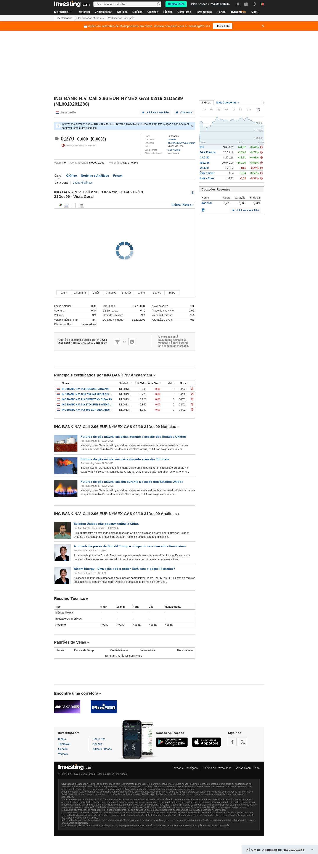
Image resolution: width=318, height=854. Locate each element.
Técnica (168, 11)
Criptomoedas (103, 11)
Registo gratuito (220, 4)
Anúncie (98, 744)
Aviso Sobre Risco (248, 768)
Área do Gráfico (66, 205)
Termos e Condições (185, 768)
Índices (206, 102)
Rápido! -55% (176, 4)
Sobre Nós (99, 739)
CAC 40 (204, 157)
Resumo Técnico (69, 598)
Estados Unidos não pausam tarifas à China (106, 523)
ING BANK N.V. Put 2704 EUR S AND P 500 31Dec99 (87, 404)
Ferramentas (204, 11)
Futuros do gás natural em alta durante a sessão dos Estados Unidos (131, 481)
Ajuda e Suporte (102, 749)
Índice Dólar (207, 173)
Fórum (117, 175)
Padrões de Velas (70, 642)
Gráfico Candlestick (60, 205)
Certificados (64, 18)
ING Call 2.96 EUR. (213, 203)
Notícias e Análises (95, 175)
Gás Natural (173, 150)
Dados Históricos (82, 182)
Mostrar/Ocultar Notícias (81, 205)
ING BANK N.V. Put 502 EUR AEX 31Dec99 (87, 409)
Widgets (63, 754)
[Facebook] (232, 742)
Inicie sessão (199, 4)
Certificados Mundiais (91, 18)
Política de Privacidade (216, 768)
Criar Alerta (186, 112)
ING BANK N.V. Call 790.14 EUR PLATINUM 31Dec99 (87, 394)
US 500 (204, 168)
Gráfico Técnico (182, 205)
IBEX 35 (205, 162)
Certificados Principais (121, 18)
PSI (202, 147)
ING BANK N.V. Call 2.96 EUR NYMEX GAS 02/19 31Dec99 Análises (115, 514)
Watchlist (84, 11)
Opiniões (152, 11)
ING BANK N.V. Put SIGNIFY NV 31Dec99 (87, 399)
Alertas (221, 11)
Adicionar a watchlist (247, 210)
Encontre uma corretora (76, 693)
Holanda (171, 139)
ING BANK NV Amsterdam (181, 143)
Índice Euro (207, 178)
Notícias (137, 11)
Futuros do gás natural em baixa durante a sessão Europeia (124, 459)
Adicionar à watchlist (157, 112)
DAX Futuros (208, 152)
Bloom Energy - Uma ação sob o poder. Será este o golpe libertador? (124, 568)
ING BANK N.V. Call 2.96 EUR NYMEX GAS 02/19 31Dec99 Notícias (115, 427)
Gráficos (122, 11)
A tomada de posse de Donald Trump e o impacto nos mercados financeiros (130, 546)
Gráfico (71, 175)
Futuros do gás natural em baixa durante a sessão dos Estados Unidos (133, 436)
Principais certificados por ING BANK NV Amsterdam (103, 375)
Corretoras (184, 11)
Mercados (61, 11)
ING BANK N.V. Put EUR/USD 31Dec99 (85, 389)
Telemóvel (64, 744)
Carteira (63, 749)
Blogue (62, 739)
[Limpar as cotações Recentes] (203, 208)
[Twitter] (243, 742)
